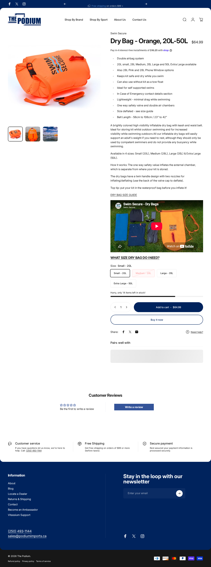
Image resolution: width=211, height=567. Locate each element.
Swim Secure (118, 33)
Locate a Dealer (17, 493)
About (11, 483)
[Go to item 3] (50, 134)
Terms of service (43, 561)
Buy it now (157, 319)
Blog (11, 488)
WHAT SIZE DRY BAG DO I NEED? (134, 258)
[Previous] (65, 4)
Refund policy (14, 561)
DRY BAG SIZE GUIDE (123, 195)
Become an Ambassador (23, 509)
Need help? (197, 332)
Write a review (134, 407)
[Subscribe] (179, 493)
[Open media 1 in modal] (54, 77)
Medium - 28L (143, 273)
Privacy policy (28, 561)
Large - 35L (166, 273)
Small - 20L (120, 273)
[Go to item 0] (15, 134)
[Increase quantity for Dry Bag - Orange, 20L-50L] (127, 307)
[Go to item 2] (32, 134)
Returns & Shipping (19, 499)
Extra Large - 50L (123, 283)
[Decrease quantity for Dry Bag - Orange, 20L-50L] (114, 307)
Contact (13, 504)
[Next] (146, 4)
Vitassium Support (19, 515)
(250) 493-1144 (34, 450)
